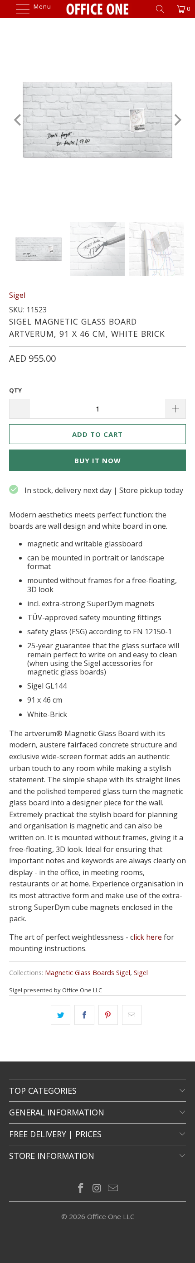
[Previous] (18, 120)
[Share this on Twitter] (60, 1015)
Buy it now (97, 460)
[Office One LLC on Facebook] (81, 1188)
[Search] (163, 9)
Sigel (17, 295)
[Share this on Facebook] (84, 1015)
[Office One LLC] (97, 9)
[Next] (176, 120)
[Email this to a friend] (131, 1015)
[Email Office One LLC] (113, 1188)
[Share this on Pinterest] (108, 1015)
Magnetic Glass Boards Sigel (87, 972)
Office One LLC (110, 1216)
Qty (15, 390)
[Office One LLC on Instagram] (97, 1188)
